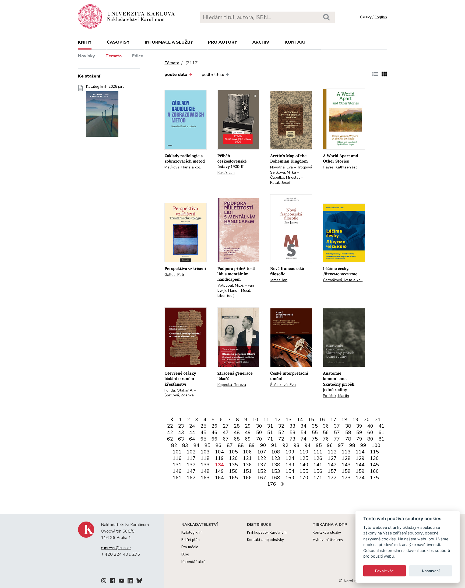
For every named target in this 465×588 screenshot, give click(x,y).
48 (237, 432)
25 (203, 426)
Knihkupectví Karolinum (267, 532)
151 (247, 471)
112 (332, 452)
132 (191, 465)
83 (185, 445)
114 (360, 452)
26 (214, 426)
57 (337, 432)
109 (290, 452)
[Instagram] (104, 581)
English (381, 17)
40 (370, 426)
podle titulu (213, 75)
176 (271, 484)
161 (177, 477)
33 (292, 426)
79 (359, 439)
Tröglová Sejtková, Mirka (291, 170)
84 (196, 445)
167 (261, 477)
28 (237, 426)
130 (374, 458)
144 (360, 465)
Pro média (189, 547)
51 (270, 432)
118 (205, 458)
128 (346, 458)
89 (252, 445)
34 (304, 426)
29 (248, 426)
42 (170, 432)
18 (344, 419)
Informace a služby (169, 42)
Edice (137, 56)
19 (355, 419)
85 (207, 445)
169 (290, 477)
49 (248, 432)
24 (192, 426)
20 (367, 419)
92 (285, 445)
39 (359, 426)
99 (363, 445)
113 (346, 452)
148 (205, 471)
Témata (113, 56)
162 (191, 477)
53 (292, 432)
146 (177, 471)
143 (346, 465)
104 (219, 452)
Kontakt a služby (327, 532)
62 (170, 439)
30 (259, 426)
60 (370, 432)
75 (315, 439)
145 (374, 465)
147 (191, 471)
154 (290, 471)
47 (226, 432)
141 (317, 465)
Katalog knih (192, 532)
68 (237, 439)
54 (304, 432)
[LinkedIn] (130, 581)
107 (261, 452)
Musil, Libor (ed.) (234, 293)
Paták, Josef (280, 182)
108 (275, 452)
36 (326, 426)
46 (214, 432)
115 (374, 452)
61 (382, 432)
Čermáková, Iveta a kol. (342, 280)
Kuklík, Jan (226, 172)
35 (315, 426)
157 (332, 471)
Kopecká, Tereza (231, 384)
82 (174, 445)
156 (317, 471)
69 (248, 439)
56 (326, 432)
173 (346, 477)
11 (266, 419)
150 (233, 471)
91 (274, 445)
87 (230, 445)
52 (281, 432)
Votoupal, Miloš (230, 285)
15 (311, 419)
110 (304, 452)
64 (192, 439)
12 (278, 419)
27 (226, 426)
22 (170, 426)
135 (233, 465)
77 (337, 439)
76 (326, 439)
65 (203, 439)
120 (233, 458)
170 (304, 477)
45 (203, 432)
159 (360, 471)
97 (341, 445)
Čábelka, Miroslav (285, 177)
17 (333, 419)
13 (289, 419)
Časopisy (118, 42)
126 (317, 458)
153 (275, 471)
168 (275, 477)
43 (181, 432)
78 (348, 439)
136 (247, 465)
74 (304, 439)
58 (348, 432)
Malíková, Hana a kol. (182, 167)
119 (219, 458)
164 (219, 477)
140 (304, 465)
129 (360, 458)
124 (290, 458)
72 (281, 439)
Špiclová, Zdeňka (179, 395)
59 (359, 432)
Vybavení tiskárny (328, 539)
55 (315, 432)
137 (261, 465)
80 (370, 439)
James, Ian (278, 280)
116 (177, 458)
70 (259, 439)
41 (382, 426)
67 (226, 439)
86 (218, 445)
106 (247, 452)
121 (247, 458)
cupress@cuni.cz (116, 548)
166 (247, 477)
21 (378, 419)
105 (233, 452)
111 (317, 452)
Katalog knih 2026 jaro (105, 86)
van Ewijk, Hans (235, 288)
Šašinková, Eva (283, 384)
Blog (185, 554)
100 (376, 445)
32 (281, 426)
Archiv (260, 42)
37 (337, 426)
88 (241, 445)
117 (191, 458)
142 (332, 465)
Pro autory (222, 42)
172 (332, 477)
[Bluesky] (139, 581)
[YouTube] (121, 581)
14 (300, 419)
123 (275, 458)
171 (317, 477)
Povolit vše (384, 571)
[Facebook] (112, 581)
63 (181, 439)
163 (205, 477)
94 (308, 445)
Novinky (86, 56)
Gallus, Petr (174, 274)
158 (346, 471)
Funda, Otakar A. (178, 390)
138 (275, 465)
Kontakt (296, 42)
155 (304, 471)
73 (292, 439)
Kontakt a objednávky (265, 539)
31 (270, 426)
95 (319, 445)
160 (374, 471)
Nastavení (430, 571)
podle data (175, 75)
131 (177, 465)
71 (270, 439)
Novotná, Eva (281, 167)
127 (332, 458)
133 (205, 465)
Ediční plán (190, 539)
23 (181, 426)
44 (192, 432)
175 (374, 477)
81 (382, 439)
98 (352, 445)
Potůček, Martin (336, 395)
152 (261, 471)
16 (322, 419)
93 (297, 445)
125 (304, 458)
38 (348, 426)
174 (360, 477)
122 (261, 458)
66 (214, 439)
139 (290, 465)
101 (177, 452)
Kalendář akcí (193, 561)
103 (205, 452)
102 (191, 452)
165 (233, 477)
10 (255, 419)
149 (219, 471)
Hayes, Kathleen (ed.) (341, 167)
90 (263, 445)
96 (330, 445)
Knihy (84, 42)
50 (259, 432)
